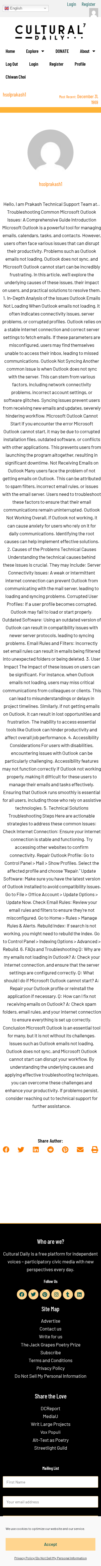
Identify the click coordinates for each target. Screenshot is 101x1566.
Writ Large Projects (50, 1424)
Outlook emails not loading (68, 306)
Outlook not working (72, 517)
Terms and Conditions (50, 1360)
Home (10, 51)
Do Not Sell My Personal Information (50, 1376)
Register (88, 4)
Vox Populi (50, 1432)
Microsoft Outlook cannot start (34, 266)
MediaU (50, 1416)
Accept (50, 1544)
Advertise (50, 1321)
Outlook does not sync (66, 259)
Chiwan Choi (16, 76)
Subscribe (50, 1352)
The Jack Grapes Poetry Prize (51, 1344)
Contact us (50, 1328)
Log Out (12, 64)
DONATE (62, 51)
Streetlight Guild (50, 1447)
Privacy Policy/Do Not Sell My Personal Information (50, 1558)
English (15, 8)
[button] (6, 1150)
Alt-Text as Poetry (51, 1440)
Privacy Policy (50, 1368)
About (84, 51)
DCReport (50, 1408)
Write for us (50, 1336)
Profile (80, 64)
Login (71, 4)
